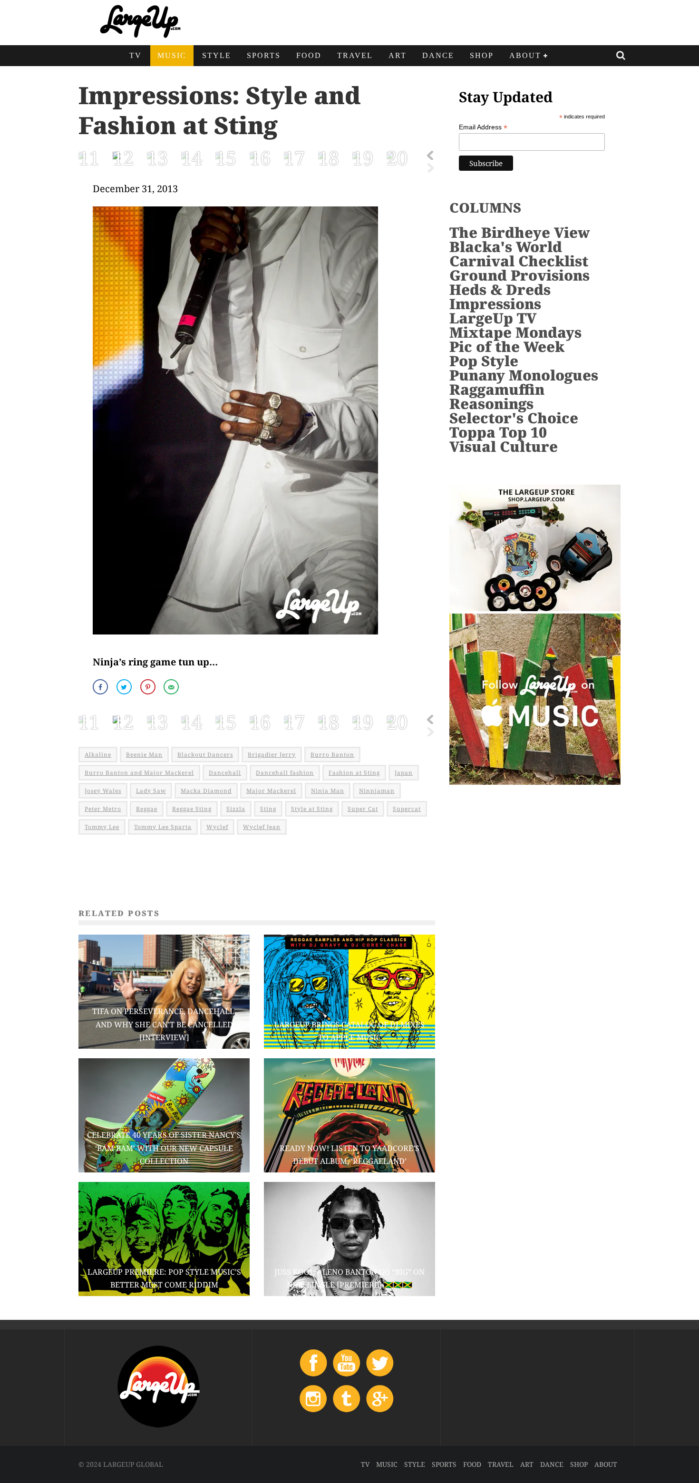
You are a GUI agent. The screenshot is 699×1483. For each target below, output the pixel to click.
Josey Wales (103, 791)
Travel (355, 55)
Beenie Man (144, 755)
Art (397, 55)
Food (308, 55)
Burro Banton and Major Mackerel (139, 773)
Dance (438, 55)
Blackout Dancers (205, 755)
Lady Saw (151, 791)
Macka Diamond (206, 791)
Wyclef (217, 827)
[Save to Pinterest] (148, 686)
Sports (264, 55)
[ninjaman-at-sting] (235, 640)
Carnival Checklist (518, 261)
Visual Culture (503, 446)
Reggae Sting (192, 809)
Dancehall (225, 773)
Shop (482, 55)
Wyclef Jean (262, 827)
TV (135, 55)
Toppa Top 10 (498, 432)
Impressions (495, 303)
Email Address (483, 127)
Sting (268, 809)
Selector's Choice (513, 418)
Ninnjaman (377, 791)
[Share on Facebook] (101, 686)
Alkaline (98, 755)
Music (171, 55)
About (525, 55)
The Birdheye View (519, 232)
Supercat (407, 809)
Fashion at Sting (354, 773)
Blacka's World (505, 246)
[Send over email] (172, 686)
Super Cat (363, 809)
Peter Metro (103, 809)
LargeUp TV (492, 318)
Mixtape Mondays (515, 332)
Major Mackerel (271, 791)
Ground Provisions (519, 275)
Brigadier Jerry (272, 755)
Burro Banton (332, 755)
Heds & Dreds (500, 289)
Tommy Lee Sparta (163, 827)
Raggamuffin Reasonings (496, 396)
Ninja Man (327, 791)
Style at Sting (312, 809)
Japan (404, 773)
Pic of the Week (506, 346)
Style (216, 55)
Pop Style (483, 361)
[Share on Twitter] (125, 686)
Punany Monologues (523, 375)
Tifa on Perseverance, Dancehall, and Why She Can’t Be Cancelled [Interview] (164, 1024)
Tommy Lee (102, 827)
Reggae (146, 809)
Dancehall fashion (285, 773)
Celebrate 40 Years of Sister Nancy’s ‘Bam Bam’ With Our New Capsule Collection (164, 1148)
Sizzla (235, 809)
